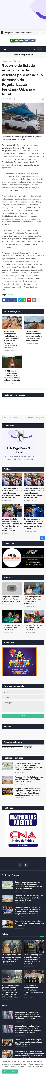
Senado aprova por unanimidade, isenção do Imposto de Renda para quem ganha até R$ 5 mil (33, 523)
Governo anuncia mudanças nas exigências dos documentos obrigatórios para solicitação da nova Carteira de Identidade (29, 766)
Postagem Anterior (10, 418)
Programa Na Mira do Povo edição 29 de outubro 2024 (11, 627)
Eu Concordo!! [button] (9, 1071)
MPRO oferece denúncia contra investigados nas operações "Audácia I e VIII (33, 990)
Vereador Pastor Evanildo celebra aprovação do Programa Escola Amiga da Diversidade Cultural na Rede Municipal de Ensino (28, 1015)
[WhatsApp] (24, 300)
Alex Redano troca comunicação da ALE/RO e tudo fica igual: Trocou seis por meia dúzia (29, 923)
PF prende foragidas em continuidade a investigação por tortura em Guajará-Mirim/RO (33, 959)
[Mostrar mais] (38, 300)
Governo (17, 61)
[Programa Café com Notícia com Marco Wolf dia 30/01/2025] (12, 588)
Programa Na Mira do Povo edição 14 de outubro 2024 (33, 627)
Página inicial (7, 61)
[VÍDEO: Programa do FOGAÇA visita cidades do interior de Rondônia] (34, 588)
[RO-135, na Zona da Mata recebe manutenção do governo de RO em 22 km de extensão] (12, 361)
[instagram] (26, 865)
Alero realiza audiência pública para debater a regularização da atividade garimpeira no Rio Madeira (12, 493)
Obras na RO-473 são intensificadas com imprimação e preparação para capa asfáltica (34, 336)
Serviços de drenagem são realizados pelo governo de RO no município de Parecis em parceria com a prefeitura (11, 339)
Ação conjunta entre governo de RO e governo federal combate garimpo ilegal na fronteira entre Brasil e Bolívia (11, 991)
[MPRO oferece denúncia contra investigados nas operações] (34, 976)
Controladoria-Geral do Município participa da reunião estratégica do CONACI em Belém (28, 1042)
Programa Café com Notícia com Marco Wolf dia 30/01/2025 (11, 599)
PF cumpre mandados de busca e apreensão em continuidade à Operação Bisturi (11, 958)
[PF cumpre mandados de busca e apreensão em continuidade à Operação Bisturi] (12, 946)
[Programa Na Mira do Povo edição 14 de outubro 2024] (34, 616)
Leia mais (39, 1066)
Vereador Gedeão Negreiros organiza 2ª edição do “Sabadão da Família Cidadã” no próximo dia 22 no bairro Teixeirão (12, 525)
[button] (40, 32)
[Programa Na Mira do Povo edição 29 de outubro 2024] (12, 616)
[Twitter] (20, 300)
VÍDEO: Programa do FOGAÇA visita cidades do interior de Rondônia (33, 600)
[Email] (34, 300)
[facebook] (20, 865)
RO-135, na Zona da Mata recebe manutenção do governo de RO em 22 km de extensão (12, 375)
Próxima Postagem (35, 418)
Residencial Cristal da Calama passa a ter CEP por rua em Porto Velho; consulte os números (29, 779)
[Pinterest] (29, 300)
